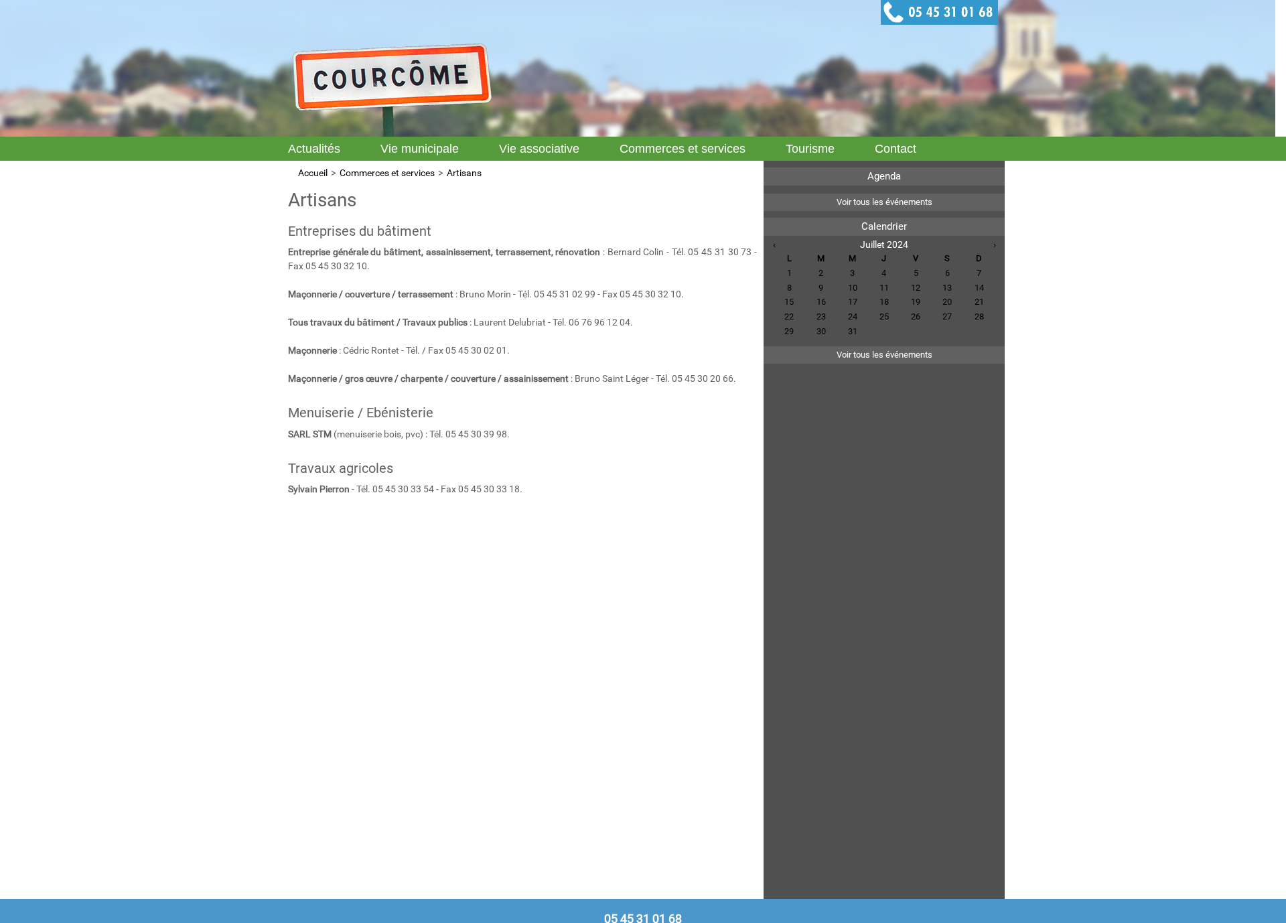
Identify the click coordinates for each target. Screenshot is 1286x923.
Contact (895, 148)
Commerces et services (682, 148)
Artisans (464, 172)
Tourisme (810, 148)
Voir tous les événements (884, 202)
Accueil (313, 172)
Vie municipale (419, 148)
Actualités (314, 148)
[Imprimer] (750, 191)
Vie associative (539, 148)
